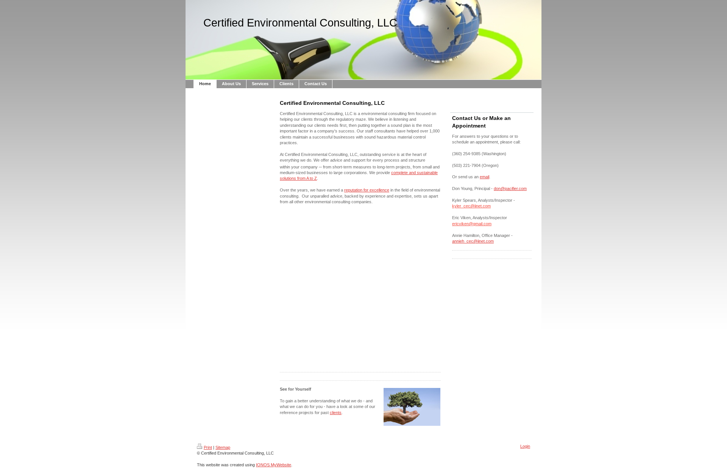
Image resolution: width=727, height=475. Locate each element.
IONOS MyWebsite (273, 465)
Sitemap (222, 447)
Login (525, 446)
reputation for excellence (366, 190)
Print (208, 447)
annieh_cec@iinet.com (473, 241)
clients (336, 412)
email (484, 176)
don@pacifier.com (510, 188)
